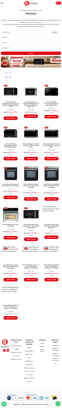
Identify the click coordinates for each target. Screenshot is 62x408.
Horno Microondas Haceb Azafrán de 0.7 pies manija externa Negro (31, 226)
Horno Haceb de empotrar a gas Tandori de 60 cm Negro (10, 185)
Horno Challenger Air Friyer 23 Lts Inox (11, 225)
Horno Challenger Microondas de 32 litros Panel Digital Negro (51, 103)
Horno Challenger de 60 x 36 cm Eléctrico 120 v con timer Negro (51, 145)
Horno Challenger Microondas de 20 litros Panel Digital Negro (10, 145)
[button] (2, 3)
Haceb (10, 189)
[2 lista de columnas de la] (10, 77)
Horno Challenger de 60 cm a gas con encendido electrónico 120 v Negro (31, 266)
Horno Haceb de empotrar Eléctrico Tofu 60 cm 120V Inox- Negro (51, 185)
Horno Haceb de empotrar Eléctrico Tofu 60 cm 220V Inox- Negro (31, 185)
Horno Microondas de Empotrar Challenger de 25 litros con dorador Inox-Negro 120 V (31, 104)
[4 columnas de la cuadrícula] (6, 77)
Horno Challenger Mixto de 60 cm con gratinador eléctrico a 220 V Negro (10, 307)
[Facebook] (4, 350)
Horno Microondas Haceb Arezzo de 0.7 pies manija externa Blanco (10, 266)
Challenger (10, 109)
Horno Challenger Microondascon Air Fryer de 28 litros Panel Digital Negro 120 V (11, 104)
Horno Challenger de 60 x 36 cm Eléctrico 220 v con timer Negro (31, 145)
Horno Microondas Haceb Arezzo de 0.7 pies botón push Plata (51, 226)
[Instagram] (8, 350)
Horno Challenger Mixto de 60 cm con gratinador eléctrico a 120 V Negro (51, 266)
